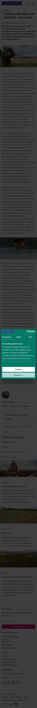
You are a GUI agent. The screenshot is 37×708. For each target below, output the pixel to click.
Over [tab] (30, 337)
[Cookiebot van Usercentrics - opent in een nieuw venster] (26, 331)
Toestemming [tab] (6, 337)
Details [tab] (18, 337)
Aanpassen (17, 375)
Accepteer (18, 369)
